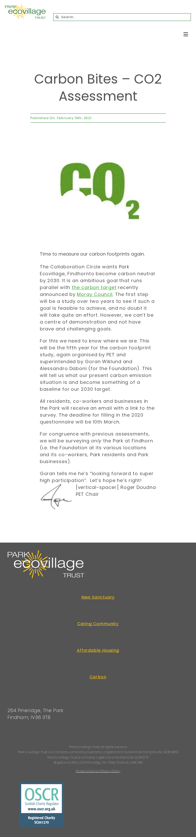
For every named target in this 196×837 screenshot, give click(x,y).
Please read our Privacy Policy (98, 771)
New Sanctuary (98, 597)
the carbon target (94, 287)
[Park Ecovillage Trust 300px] (25, 6)
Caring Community (98, 624)
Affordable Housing (98, 650)
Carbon (98, 677)
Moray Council (95, 294)
